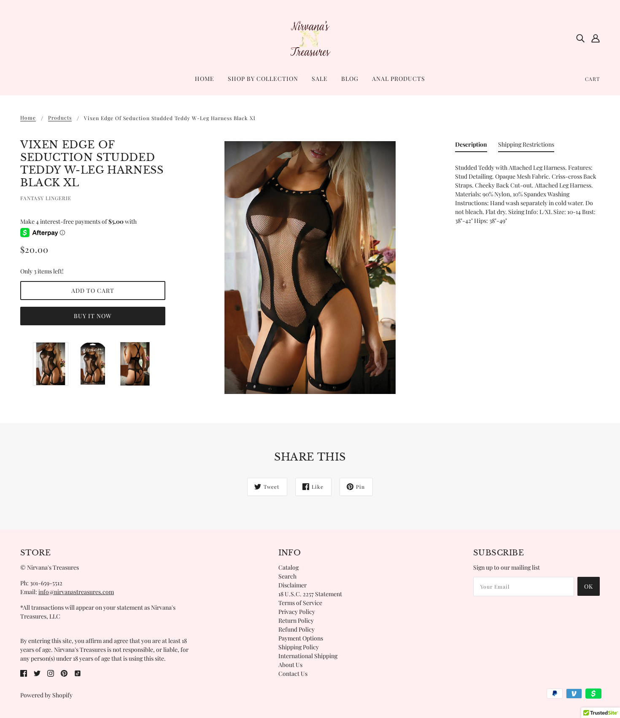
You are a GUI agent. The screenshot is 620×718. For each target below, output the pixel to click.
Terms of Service (300, 603)
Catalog (288, 567)
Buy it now (93, 316)
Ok (588, 586)
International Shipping (307, 656)
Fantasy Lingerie (45, 198)
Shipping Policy (298, 647)
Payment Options (300, 638)
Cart (592, 78)
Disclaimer (292, 585)
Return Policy (296, 620)
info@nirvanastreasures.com (76, 592)
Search (287, 576)
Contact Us (292, 674)
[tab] (471, 146)
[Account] (595, 38)
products (60, 118)
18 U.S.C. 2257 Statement (310, 594)
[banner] (310, 37)
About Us (290, 665)
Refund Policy (296, 629)
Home (28, 118)
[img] (580, 38)
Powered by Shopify (46, 695)
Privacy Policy (296, 612)
